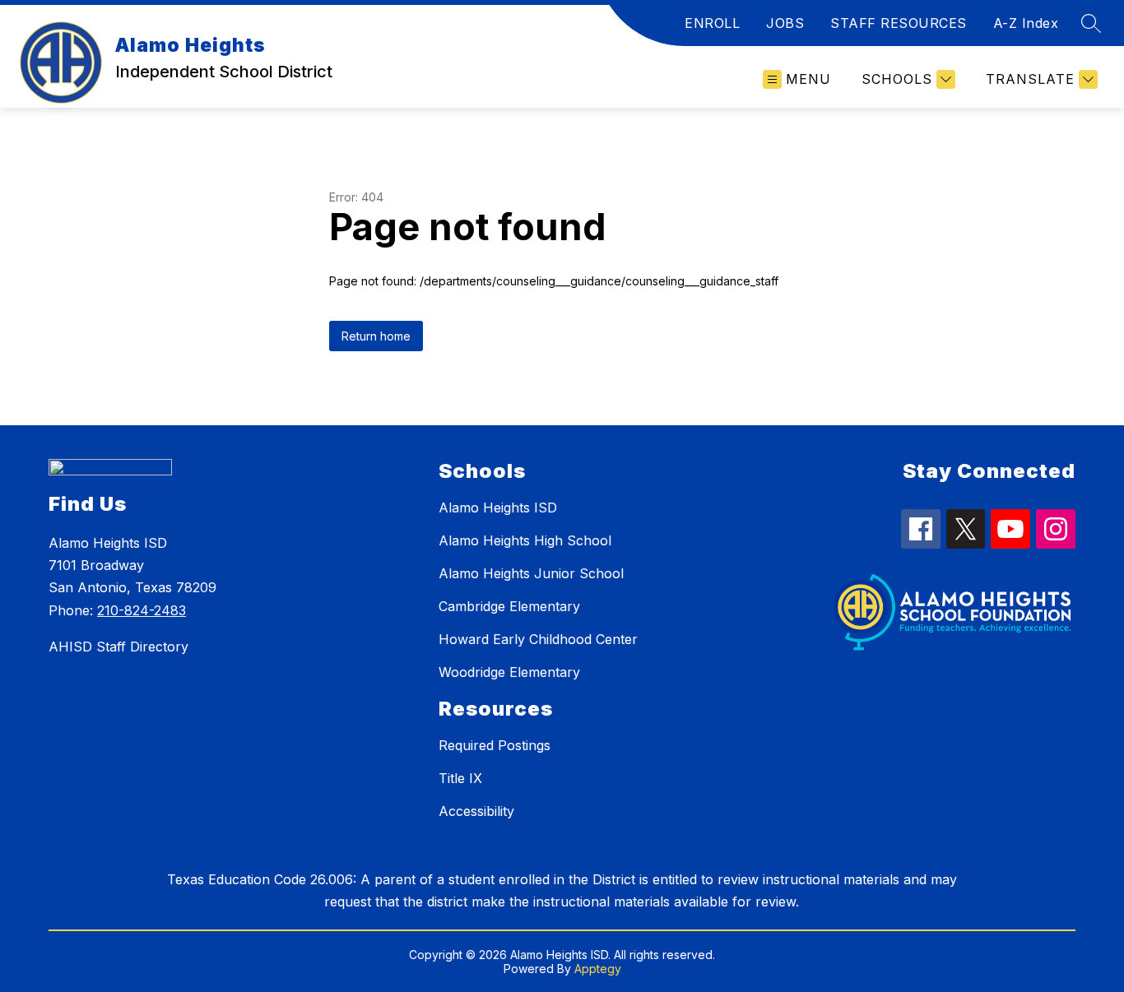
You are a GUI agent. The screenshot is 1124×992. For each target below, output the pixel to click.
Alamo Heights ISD (498, 507)
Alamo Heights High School (525, 540)
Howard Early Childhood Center (538, 639)
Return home (376, 336)
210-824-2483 (141, 610)
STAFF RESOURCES (898, 23)
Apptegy (597, 969)
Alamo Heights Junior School (531, 573)
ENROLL (712, 23)
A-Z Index (1026, 23)
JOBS (785, 23)
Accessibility (476, 811)
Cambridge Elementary (509, 606)
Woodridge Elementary (509, 672)
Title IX (460, 778)
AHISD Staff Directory (118, 646)
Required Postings (494, 745)
